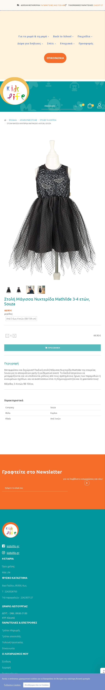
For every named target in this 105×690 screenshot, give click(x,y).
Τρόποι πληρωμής (11, 630)
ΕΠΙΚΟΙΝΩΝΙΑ (55, 58)
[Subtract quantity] (7, 336)
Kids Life (6, 572)
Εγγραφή (6, 667)
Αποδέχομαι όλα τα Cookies (37, 685)
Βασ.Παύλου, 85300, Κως (14, 585)
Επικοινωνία (8, 648)
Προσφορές (86, 43)
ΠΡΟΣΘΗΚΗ (53, 347)
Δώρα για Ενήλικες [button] (29, 43)
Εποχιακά (13, 120)
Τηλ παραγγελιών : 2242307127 (17, 597)
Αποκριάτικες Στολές (28, 120)
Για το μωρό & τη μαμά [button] (33, 36)
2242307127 (98, 5)
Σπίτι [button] (51, 43)
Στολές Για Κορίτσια (48, 120)
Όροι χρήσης (8, 566)
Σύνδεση (6, 661)
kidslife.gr (13, 546)
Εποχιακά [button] (66, 43)
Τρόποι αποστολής (11, 636)
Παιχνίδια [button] (84, 36)
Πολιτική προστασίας (12, 642)
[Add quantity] (14, 336)
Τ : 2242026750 (9, 591)
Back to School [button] (62, 36)
